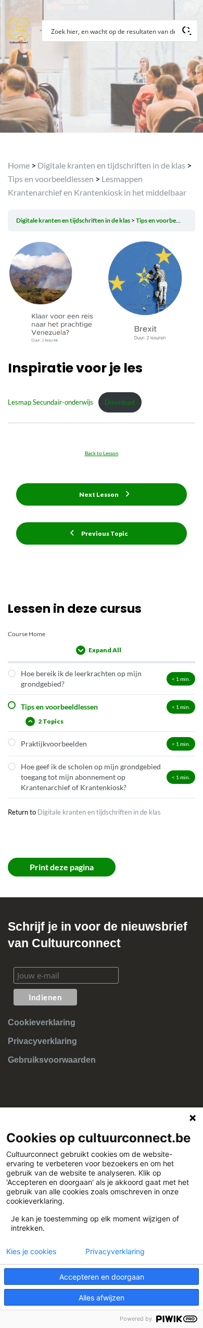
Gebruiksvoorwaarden (52, 1059)
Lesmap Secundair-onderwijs (50, 402)
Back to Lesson (102, 453)
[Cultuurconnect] (19, 29)
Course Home (26, 634)
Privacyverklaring (42, 1041)
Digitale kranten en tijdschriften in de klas (99, 812)
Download (120, 402)
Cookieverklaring (41, 1022)
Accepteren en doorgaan (101, 1276)
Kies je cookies (31, 1251)
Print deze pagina (62, 867)
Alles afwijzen (101, 1297)
